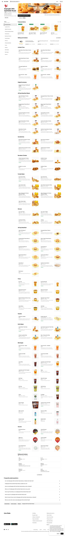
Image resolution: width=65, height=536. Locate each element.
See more (58, 37)
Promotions (34, 522)
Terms (41, 529)
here (59, 531)
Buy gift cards (34, 515)
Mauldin (19, 503)
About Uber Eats (50, 520)
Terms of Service (45, 531)
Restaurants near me (50, 513)
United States (7, 503)
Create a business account (37, 520)
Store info (6, 17)
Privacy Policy (35, 529)
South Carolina (13, 503)
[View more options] (59, 5)
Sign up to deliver (35, 518)
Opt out (58, 533)
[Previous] (58, 22)
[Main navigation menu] (2, 1)
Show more (40, 474)
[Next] (60, 22)
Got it (62, 533)
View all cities (49, 515)
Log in (57, 1)
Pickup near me (49, 518)
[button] (32, 481)
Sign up (61, 1)
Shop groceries (49, 522)
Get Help (34, 513)
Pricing (44, 529)
